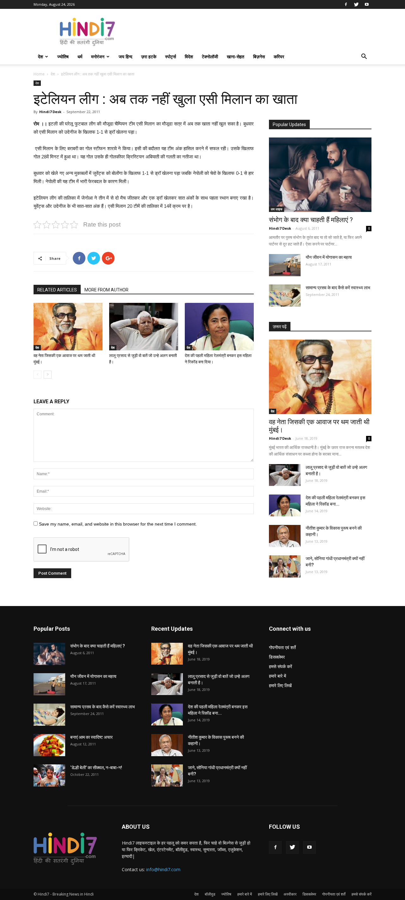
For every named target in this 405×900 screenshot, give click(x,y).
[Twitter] (356, 4)
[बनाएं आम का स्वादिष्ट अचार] (49, 745)
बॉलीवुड (210, 894)
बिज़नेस (259, 57)
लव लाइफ (276, 209)
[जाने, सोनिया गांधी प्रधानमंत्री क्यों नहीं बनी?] (285, 566)
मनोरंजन (97, 57)
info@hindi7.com (163, 869)
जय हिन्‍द (125, 57)
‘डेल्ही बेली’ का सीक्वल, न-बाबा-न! (96, 767)
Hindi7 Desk (50, 111)
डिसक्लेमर (277, 657)
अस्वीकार (290, 894)
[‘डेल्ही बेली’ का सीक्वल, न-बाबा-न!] (49, 775)
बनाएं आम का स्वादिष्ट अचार (91, 737)
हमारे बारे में (277, 676)
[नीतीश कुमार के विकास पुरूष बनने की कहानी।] (285, 536)
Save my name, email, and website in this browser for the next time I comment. (118, 524)
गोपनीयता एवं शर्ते (282, 647)
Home (39, 74)
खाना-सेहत (235, 57)
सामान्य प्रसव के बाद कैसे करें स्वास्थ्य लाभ (338, 287)
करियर (279, 57)
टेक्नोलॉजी (210, 57)
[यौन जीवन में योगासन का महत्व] (285, 265)
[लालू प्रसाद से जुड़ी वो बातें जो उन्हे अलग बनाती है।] (143, 326)
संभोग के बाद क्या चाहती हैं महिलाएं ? (311, 220)
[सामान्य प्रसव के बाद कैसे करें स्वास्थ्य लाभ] (285, 295)
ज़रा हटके (148, 57)
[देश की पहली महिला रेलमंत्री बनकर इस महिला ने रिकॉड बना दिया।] (219, 326)
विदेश (189, 57)
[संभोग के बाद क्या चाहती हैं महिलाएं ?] (320, 174)
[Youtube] (366, 4)
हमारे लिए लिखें (280, 685)
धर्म (80, 57)
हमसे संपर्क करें (280, 666)
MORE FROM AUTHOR (106, 289)
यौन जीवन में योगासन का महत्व (329, 257)
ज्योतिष (63, 57)
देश (40, 57)
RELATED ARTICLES (57, 289)
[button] (363, 57)
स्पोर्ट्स (170, 57)
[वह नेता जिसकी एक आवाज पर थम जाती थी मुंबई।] (68, 326)
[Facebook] (346, 4)
